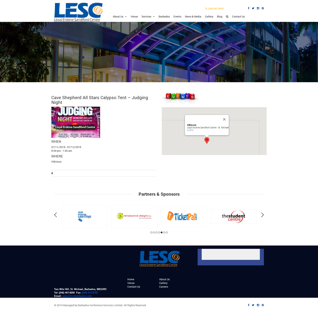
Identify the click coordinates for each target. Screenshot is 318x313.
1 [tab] (151, 232)
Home (130, 279)
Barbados (164, 16)
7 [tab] (167, 232)
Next (262, 214)
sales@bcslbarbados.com (77, 296)
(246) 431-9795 (90, 292)
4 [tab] (159, 232)
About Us (118, 16)
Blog (219, 16)
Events (177, 16)
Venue (134, 16)
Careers (163, 286)
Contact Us (238, 16)
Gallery (209, 16)
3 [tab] (156, 232)
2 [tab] (154, 232)
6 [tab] (164, 232)
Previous (55, 214)
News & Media (193, 16)
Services (146, 16)
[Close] (224, 119)
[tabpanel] (84, 216)
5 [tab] (161, 232)
